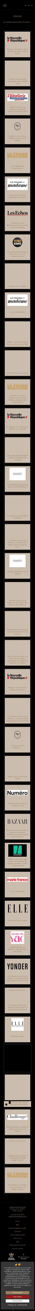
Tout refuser (17, 1297)
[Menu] (4, 6)
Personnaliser (17, 1301)
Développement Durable (17, 1245)
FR (25, 5)
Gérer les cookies (17, 1248)
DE (32, 5)
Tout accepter (17, 1292)
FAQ (17, 1242)
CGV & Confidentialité (17, 1235)
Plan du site (17, 1238)
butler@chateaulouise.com (17, 1216)
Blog (17, 1225)
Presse (17, 1221)
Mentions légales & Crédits (17, 1228)
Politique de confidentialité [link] (17, 1305)
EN (29, 5)
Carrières (17, 1231)
